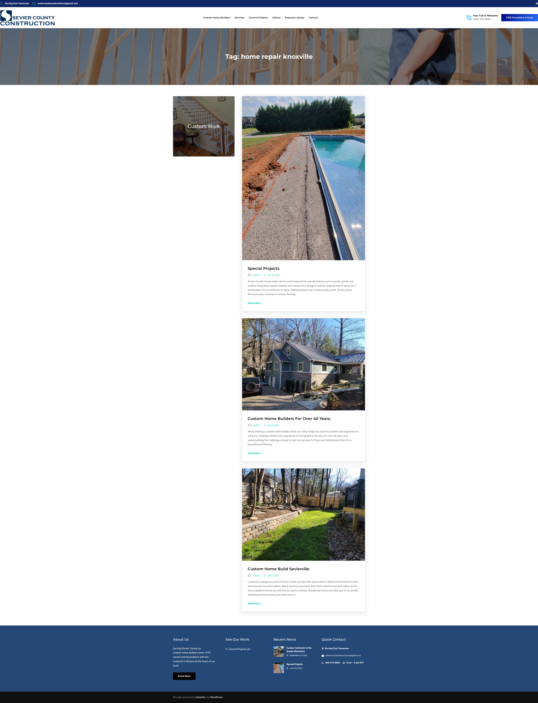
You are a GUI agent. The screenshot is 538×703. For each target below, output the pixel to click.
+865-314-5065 (481, 19)
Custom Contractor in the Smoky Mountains (299, 650)
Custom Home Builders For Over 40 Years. (289, 418)
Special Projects (263, 268)
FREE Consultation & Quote (519, 17)
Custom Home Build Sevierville (278, 569)
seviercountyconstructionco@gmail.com (343, 655)
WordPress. (216, 697)
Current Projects (238, 649)
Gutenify (201, 697)
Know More (254, 303)
